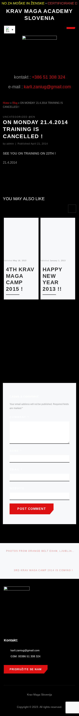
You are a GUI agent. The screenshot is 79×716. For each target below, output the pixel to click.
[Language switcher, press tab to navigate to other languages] (9, 30)
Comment (19, 417)
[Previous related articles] (63, 209)
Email (16, 469)
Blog (14, 102)
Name (15, 450)
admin (10, 143)
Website (17, 488)
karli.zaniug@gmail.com (47, 86)
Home (6, 102)
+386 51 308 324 (48, 77)
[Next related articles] (72, 209)
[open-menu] (71, 28)
